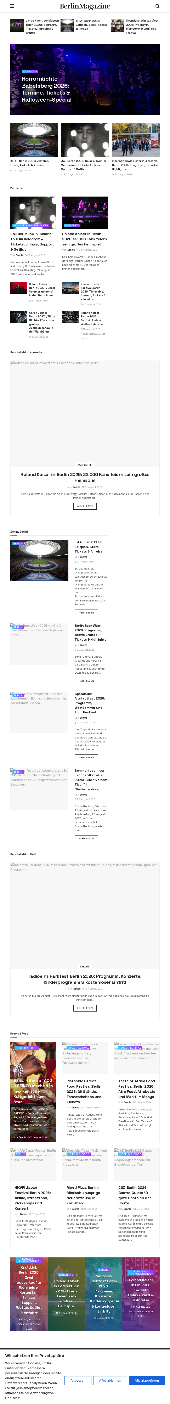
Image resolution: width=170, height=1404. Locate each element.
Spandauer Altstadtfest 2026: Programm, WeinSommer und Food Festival (92, 27)
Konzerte (72, 225)
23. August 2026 (85, 561)
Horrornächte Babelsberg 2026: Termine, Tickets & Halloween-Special (47, 89)
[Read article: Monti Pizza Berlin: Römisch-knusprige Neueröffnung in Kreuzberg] (85, 1164)
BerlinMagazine (85, 6)
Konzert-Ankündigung (30, 225)
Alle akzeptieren (147, 1380)
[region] (85, 1376)
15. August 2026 (93, 988)
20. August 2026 (92, 304)
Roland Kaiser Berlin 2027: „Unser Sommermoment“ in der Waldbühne (42, 289)
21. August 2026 (40, 300)
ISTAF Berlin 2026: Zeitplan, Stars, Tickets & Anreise (41, 25)
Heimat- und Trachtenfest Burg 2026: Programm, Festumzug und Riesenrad (138, 29)
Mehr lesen (87, 506)
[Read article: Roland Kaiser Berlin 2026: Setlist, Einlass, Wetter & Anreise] (70, 317)
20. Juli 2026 (142, 1209)
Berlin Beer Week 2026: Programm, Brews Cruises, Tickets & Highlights (90, 632)
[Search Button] (157, 6)
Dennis (30, 108)
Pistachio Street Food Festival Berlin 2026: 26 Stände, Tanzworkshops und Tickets (84, 1091)
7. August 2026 (91, 1107)
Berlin (18, 543)
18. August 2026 (39, 336)
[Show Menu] (12, 6)
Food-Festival (78, 1047)
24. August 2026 (47, 108)
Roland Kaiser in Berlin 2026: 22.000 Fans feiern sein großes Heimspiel (84, 239)
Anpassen (77, 1380)
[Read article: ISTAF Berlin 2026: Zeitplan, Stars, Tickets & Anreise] (17, 25)
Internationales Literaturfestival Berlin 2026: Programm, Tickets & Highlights (135, 165)
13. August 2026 (38, 1137)
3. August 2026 (143, 1102)
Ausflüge (30, 71)
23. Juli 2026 (90, 1209)
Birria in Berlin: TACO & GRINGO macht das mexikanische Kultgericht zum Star (33, 1091)
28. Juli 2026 (38, 1214)
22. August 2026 (36, 255)
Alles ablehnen (110, 1380)
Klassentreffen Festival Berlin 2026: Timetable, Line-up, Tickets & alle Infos (93, 291)
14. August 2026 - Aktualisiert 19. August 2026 (29, 1324)
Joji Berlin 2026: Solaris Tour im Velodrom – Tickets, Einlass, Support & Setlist (83, 165)
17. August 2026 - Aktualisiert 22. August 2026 (93, 334)
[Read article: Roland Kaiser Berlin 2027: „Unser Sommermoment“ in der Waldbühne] (18, 288)
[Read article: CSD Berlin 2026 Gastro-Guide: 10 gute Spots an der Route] (136, 1164)
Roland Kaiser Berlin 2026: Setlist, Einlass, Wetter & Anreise (92, 318)
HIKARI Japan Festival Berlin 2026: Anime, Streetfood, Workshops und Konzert (33, 1198)
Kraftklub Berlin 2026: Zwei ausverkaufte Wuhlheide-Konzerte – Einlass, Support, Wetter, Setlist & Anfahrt (29, 1290)
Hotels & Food (27, 1048)
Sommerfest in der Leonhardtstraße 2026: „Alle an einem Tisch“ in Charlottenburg (91, 779)
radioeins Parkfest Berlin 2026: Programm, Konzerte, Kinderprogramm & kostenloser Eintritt (85, 979)
